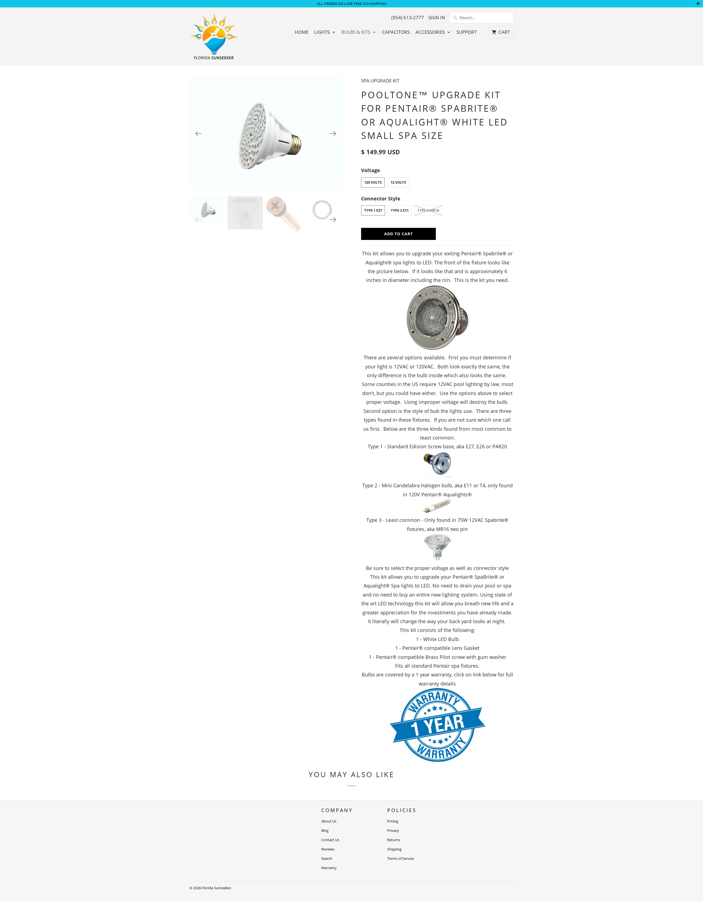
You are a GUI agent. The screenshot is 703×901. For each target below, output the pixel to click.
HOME (301, 32)
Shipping (394, 849)
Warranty (329, 867)
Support (466, 32)
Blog (324, 830)
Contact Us (330, 839)
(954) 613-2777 (407, 18)
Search (326, 858)
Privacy (393, 830)
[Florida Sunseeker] (214, 36)
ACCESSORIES (430, 32)
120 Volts (373, 182)
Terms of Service (400, 858)
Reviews (327, 849)
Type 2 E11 (400, 210)
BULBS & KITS (356, 32)
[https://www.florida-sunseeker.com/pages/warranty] (437, 760)
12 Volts (398, 182)
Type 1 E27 (373, 210)
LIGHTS (322, 32)
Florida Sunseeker (216, 887)
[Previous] (198, 134)
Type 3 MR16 (428, 210)
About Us (328, 821)
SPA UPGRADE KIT (380, 80)
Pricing (392, 821)
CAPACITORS (396, 32)
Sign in (436, 18)
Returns (393, 839)
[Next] (333, 134)
